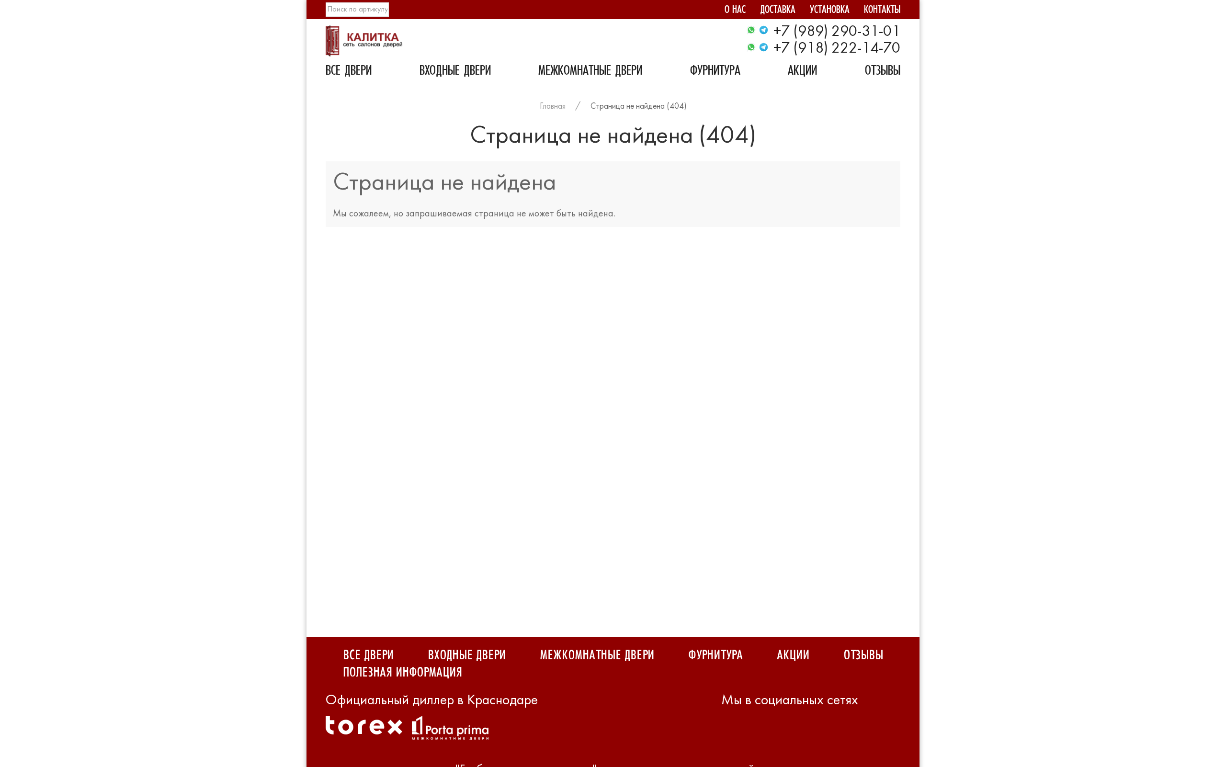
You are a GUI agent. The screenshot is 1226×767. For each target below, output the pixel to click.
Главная (553, 106)
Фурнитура (715, 71)
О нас (735, 11)
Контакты (882, 11)
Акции (802, 71)
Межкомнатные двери (590, 71)
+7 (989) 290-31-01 (836, 32)
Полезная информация (402, 672)
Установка (830, 11)
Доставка (777, 11)
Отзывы (882, 71)
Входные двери (455, 71)
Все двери (349, 71)
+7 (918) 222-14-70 (836, 49)
